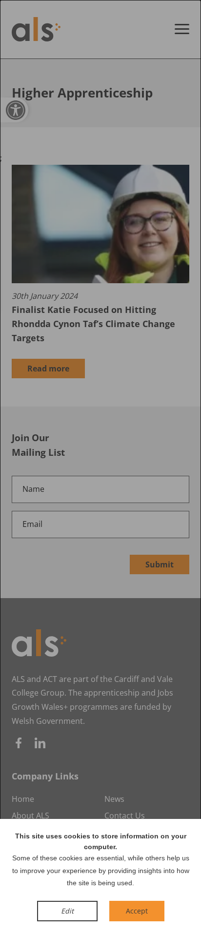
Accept (137, 910)
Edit (67, 910)
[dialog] (100, 466)
